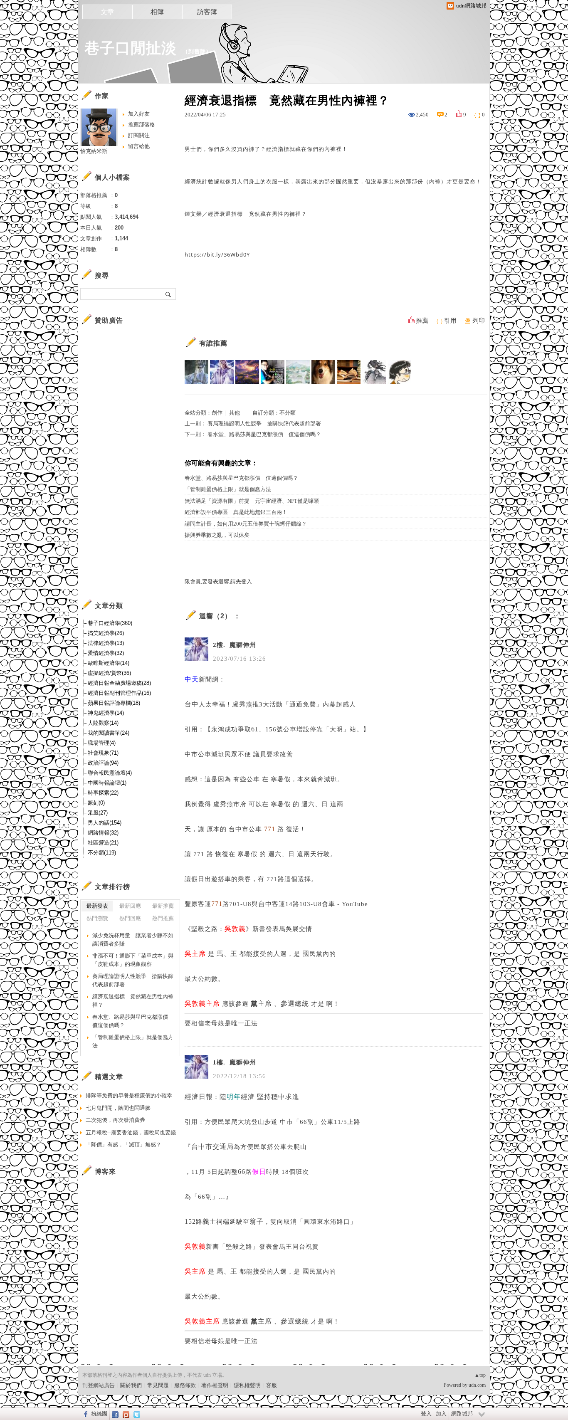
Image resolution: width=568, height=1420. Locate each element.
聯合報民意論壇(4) (110, 773)
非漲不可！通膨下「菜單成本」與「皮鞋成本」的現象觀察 (132, 960)
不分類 (287, 413)
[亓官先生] (399, 372)
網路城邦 (462, 1413)
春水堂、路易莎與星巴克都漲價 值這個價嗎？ (264, 434)
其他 (234, 413)
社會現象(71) (103, 753)
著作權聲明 (214, 1385)
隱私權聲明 (247, 1385)
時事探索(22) (103, 793)
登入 (426, 1413)
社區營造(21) (103, 843)
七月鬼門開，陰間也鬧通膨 (118, 1108)
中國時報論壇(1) (107, 783)
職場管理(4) (102, 743)
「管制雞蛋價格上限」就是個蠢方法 (228, 489)
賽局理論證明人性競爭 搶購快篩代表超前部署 (264, 423)
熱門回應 (130, 918)
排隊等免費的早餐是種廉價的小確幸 (129, 1095)
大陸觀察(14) (103, 723)
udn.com (477, 1385)
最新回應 (130, 906)
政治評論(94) (103, 763)
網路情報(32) (103, 833)
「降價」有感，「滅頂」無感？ (123, 1144)
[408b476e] (272, 372)
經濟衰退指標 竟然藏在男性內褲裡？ (132, 1000)
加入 (441, 1413)
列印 (478, 320)
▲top (480, 1375)
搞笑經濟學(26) (106, 633)
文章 (107, 11)
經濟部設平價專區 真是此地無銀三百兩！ (236, 512)
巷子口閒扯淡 (130, 48)
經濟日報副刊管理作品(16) (119, 693)
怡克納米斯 (93, 151)
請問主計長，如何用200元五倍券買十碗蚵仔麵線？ (246, 524)
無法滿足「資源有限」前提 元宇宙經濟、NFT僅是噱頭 (252, 501)
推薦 (422, 320)
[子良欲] (374, 372)
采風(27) (98, 813)
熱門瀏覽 (97, 918)
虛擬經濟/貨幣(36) (109, 673)
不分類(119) (102, 853)
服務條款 (185, 1385)
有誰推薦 (213, 343)
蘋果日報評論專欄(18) (114, 703)
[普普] (298, 372)
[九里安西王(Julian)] (323, 372)
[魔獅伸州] (222, 372)
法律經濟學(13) (106, 643)
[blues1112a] (247, 372)
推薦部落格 (141, 124)
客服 (271, 1385)
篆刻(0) (96, 803)
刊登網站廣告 (98, 1385)
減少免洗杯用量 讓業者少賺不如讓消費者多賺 (132, 939)
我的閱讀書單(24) (108, 733)
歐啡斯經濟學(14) (108, 663)
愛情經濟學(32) (106, 653)
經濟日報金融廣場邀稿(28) (119, 683)
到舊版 (197, 51)
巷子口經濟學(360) (110, 623)
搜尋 (168, 294)
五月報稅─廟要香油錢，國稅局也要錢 (131, 1132)
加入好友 (139, 114)
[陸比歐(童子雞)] (196, 372)
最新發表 (97, 906)
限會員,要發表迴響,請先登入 (218, 581)
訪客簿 (207, 11)
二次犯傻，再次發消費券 (115, 1120)
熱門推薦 (163, 918)
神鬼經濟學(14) (106, 713)
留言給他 (139, 146)
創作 (217, 413)
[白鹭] (349, 372)
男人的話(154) (104, 823)
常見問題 (158, 1385)
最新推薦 (163, 906)
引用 (450, 320)
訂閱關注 (139, 135)
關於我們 (131, 1385)
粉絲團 (99, 1413)
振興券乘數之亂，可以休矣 (217, 535)
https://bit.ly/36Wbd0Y (217, 254)
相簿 (157, 11)
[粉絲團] (84, 1414)
